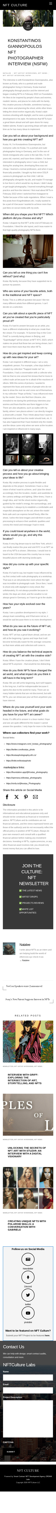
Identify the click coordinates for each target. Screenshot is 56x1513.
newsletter (8, 1066)
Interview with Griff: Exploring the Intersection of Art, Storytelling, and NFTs (25, 1079)
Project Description (12, 1397)
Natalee (7, 73)
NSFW (28, 75)
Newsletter (28, 1268)
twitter (28, 1304)
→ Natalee (24, 960)
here (47, 1335)
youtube (28, 1322)
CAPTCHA (8, 1442)
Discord (28, 1286)
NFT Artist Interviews (25, 73)
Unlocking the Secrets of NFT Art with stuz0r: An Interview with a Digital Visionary (27, 1152)
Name (6, 1372)
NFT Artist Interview (13, 75)
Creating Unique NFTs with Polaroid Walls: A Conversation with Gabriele (27, 1225)
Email (5, 1384)
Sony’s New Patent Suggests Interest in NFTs (27, 999)
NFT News (42, 73)
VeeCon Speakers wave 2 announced (24, 986)
